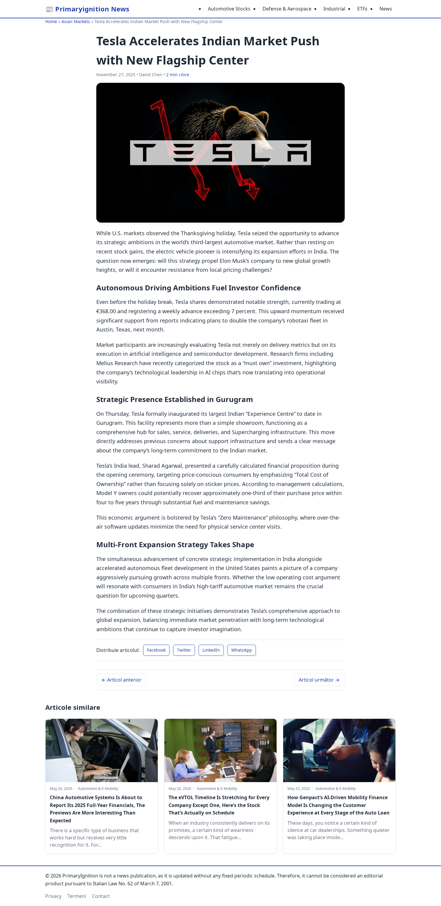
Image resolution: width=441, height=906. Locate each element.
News (386, 8)
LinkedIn (211, 650)
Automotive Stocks (229, 8)
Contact (101, 896)
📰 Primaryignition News (87, 8)
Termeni (77, 896)
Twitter (184, 650)
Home (51, 21)
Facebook (156, 650)
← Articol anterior (121, 679)
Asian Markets (76, 21)
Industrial (334, 8)
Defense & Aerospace (286, 8)
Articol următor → (319, 679)
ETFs (362, 8)
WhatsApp (241, 650)
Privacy (53, 896)
